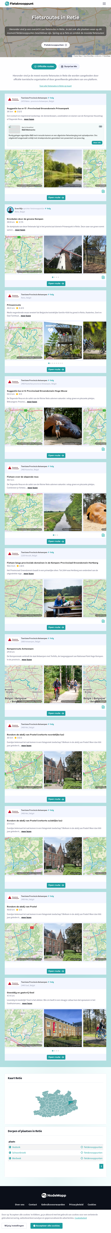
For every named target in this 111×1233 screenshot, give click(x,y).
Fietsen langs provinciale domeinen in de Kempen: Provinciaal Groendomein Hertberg (52, 562)
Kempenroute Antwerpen (20, 648)
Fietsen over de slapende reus (22, 476)
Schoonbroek (19, 1152)
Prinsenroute (14, 305)
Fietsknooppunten (54, 45)
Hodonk (16, 1147)
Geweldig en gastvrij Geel (20, 992)
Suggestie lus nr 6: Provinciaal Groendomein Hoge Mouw (37, 391)
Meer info (97, 143)
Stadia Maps (78, 56)
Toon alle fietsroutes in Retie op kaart (55, 86)
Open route (54, 197)
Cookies (92, 1204)
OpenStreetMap (89, 56)
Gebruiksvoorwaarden (53, 1204)
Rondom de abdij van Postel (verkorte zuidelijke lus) (34, 820)
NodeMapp (107, 56)
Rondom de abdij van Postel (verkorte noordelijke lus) (35, 734)
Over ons (19, 1204)
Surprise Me (70, 66)
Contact (33, 1204)
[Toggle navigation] (104, 3)
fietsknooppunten (93, 1147)
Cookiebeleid (81, 1218)
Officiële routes (45, 66)
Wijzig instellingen (14, 1225)
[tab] (52, 277)
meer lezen (29, 119)
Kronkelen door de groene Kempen (25, 219)
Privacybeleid (76, 1204)
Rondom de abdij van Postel (22, 906)
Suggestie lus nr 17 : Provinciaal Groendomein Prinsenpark (38, 108)
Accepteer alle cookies (48, 1225)
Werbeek (16, 1158)
